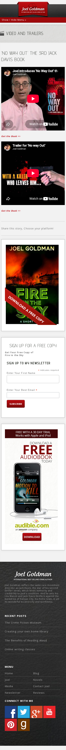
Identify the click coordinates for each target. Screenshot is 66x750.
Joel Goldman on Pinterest (11, 725)
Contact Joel (41, 686)
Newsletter (13, 692)
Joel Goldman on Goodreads (24, 725)
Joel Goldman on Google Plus (36, 712)
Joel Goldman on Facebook (11, 712)
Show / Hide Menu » (14, 19)
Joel (7, 679)
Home (9, 673)
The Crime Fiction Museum (23, 622)
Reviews (39, 692)
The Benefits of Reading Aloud (26, 640)
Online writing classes (20, 649)
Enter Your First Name (21, 373)
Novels (38, 679)
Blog (36, 673)
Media (9, 686)
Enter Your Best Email (22, 390)
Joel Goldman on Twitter (24, 712)
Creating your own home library (26, 631)
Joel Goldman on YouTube (49, 712)
